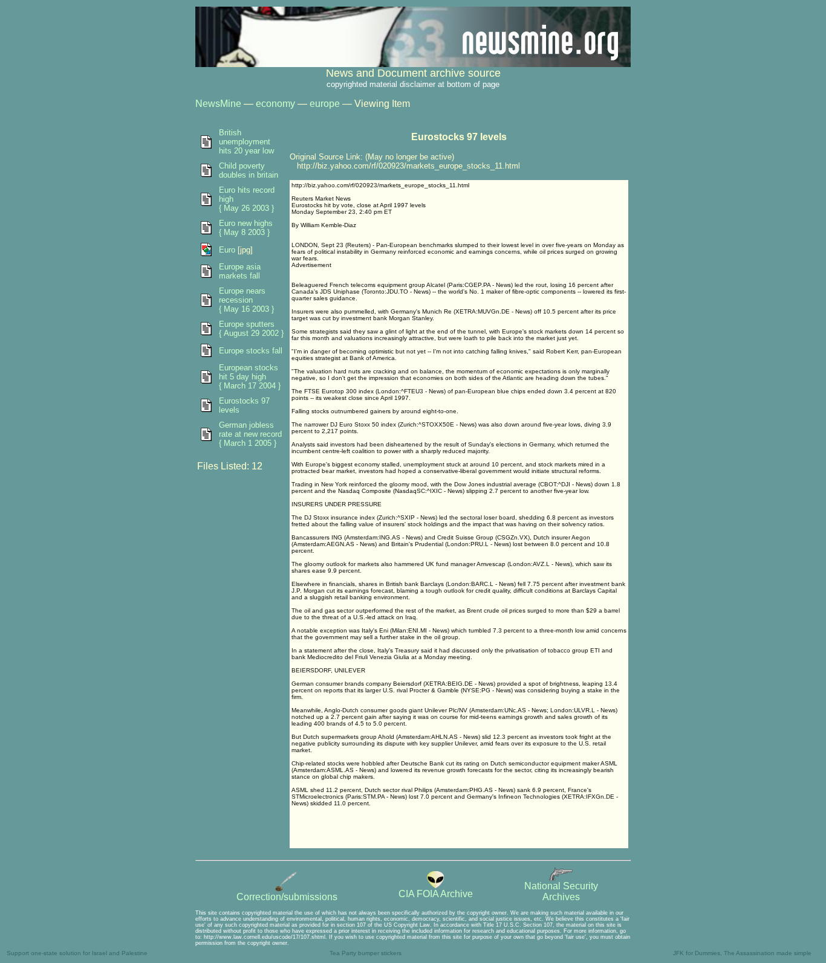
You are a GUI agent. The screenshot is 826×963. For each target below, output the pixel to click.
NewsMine (218, 103)
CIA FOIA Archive (435, 894)
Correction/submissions (286, 897)
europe (325, 103)
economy (275, 103)
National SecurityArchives (561, 891)
